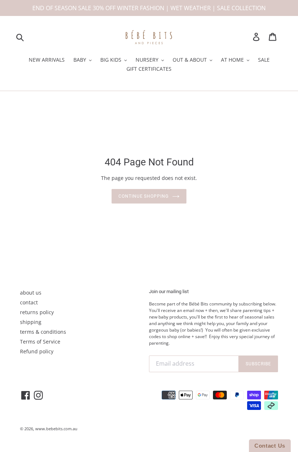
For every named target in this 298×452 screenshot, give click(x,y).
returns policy (37, 312)
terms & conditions (43, 331)
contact (29, 302)
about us (30, 292)
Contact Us (269, 446)
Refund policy (36, 351)
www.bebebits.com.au (56, 428)
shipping (30, 322)
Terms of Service (40, 341)
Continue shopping (143, 196)
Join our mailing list (169, 291)
